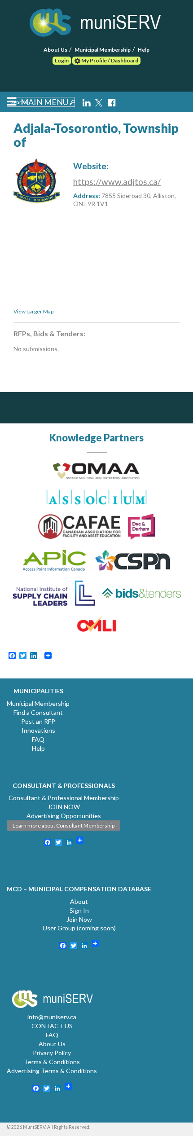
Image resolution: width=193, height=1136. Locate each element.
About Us (55, 49)
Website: (91, 166)
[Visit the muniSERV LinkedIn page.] (87, 102)
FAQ (38, 739)
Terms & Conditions (52, 1062)
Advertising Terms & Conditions (52, 1070)
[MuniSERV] (96, 21)
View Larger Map (33, 311)
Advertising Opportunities (63, 815)
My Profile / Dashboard (109, 60)
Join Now (79, 919)
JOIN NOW (64, 806)
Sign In (79, 910)
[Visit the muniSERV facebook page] (111, 102)
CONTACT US (52, 1026)
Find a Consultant (38, 712)
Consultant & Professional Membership (64, 797)
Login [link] (62, 60)
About (79, 901)
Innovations (38, 730)
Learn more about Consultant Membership (63, 825)
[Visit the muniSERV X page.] (99, 102)
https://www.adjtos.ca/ (117, 181)
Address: (86, 195)
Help (143, 49)
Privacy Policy (52, 1053)
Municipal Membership (103, 49)
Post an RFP (38, 721)
